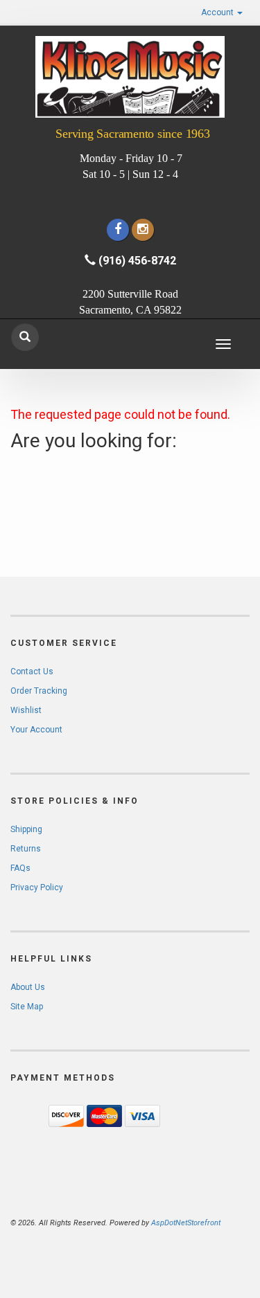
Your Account (36, 729)
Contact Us (31, 671)
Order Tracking (38, 691)
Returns (25, 849)
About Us (27, 987)
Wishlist (26, 710)
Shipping (26, 829)
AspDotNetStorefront (185, 1222)
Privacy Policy (36, 887)
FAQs (20, 868)
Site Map (26, 1006)
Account (218, 12)
